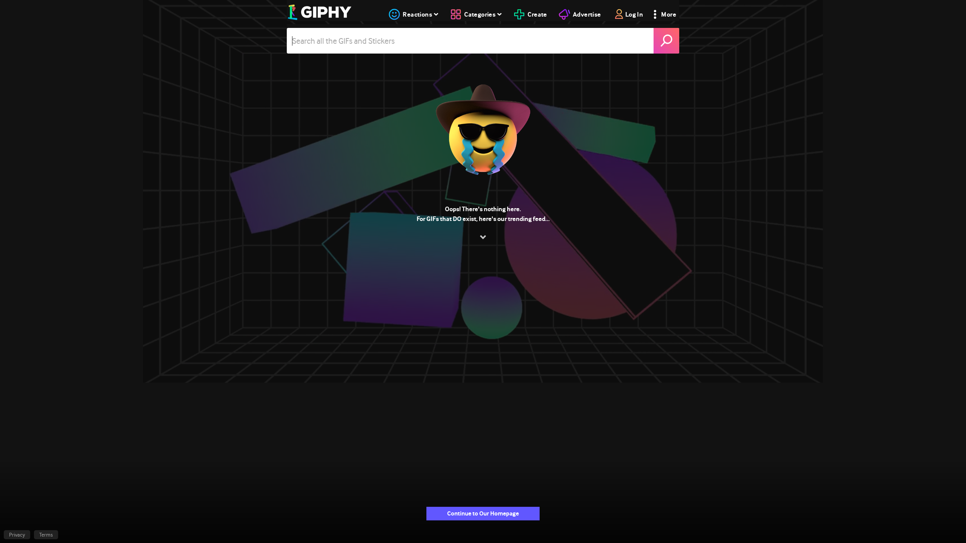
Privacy (17, 535)
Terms (46, 535)
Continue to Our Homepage (483, 513)
